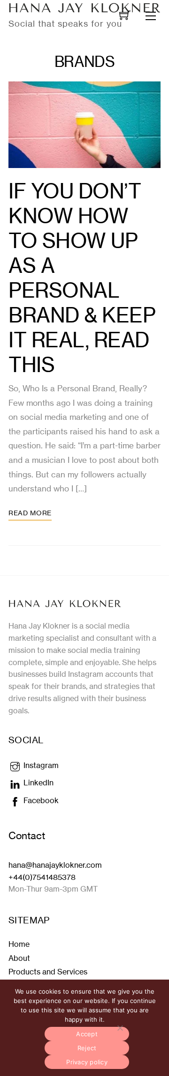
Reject (87, 1048)
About (19, 958)
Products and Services (47, 971)
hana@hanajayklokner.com (55, 865)
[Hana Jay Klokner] (64, 603)
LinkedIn (38, 782)
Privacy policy (87, 1062)
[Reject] (119, 1027)
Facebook (40, 800)
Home (19, 944)
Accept (87, 1034)
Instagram (40, 765)
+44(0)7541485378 (42, 877)
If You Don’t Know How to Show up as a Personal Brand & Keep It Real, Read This (81, 278)
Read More (30, 513)
